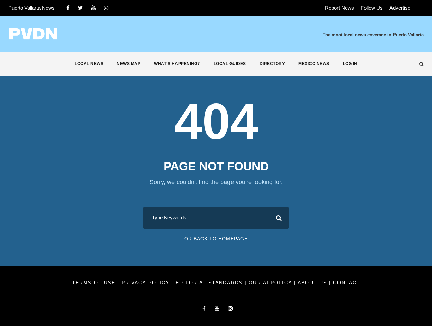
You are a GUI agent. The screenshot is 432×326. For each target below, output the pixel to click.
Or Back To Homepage (216, 238)
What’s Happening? (177, 63)
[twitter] (80, 8)
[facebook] (68, 8)
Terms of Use (94, 282)
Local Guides (230, 63)
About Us (313, 282)
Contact (346, 282)
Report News (339, 8)
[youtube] (93, 8)
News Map (128, 63)
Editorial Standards (210, 282)
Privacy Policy (146, 282)
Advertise (399, 8)
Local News (89, 63)
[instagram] (106, 8)
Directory (272, 63)
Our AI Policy (270, 282)
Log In (350, 63)
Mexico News (313, 63)
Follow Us (372, 8)
